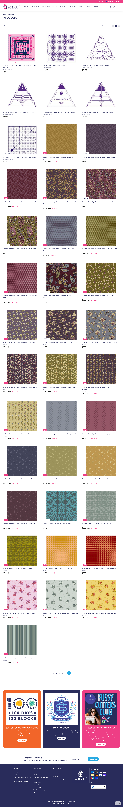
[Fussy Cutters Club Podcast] (101, 709)
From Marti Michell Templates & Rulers (22, 778)
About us (35, 774)
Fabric (62, 7)
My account (36, 792)
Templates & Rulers (76, 7)
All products (17, 784)
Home (26, 7)
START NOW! (22, 740)
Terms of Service (37, 785)
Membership (35, 7)
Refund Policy (37, 782)
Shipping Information (39, 780)
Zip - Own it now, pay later (40, 790)
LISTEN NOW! (101, 744)
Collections (11, 14)
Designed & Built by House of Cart (61, 803)
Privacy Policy (37, 787)
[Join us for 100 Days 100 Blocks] (22, 709)
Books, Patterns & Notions (21, 781)
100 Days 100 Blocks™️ (49, 7)
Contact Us (36, 772)
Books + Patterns (93, 7)
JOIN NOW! (61, 738)
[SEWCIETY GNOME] (61, 709)
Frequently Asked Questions (40, 777)
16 (65, 673)
